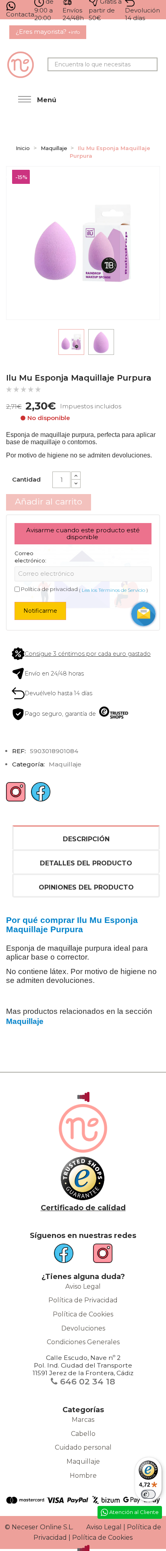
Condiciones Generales (83, 1342)
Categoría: (28, 764)
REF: (19, 751)
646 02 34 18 (86, 1381)
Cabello (83, 1434)
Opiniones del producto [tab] (86, 887)
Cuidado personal (83, 1447)
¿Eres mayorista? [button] (48, 31)
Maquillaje (83, 1461)
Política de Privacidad (83, 1300)
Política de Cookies (83, 1314)
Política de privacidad (49, 589)
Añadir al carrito (48, 501)
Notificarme (40, 610)
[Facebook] (40, 794)
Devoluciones (83, 1328)
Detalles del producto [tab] (86, 863)
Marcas (83, 1419)
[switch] (148, 1494)
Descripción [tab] (86, 839)
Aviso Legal (83, 1286)
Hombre (83, 1475)
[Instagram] (15, 794)
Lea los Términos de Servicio (113, 590)
